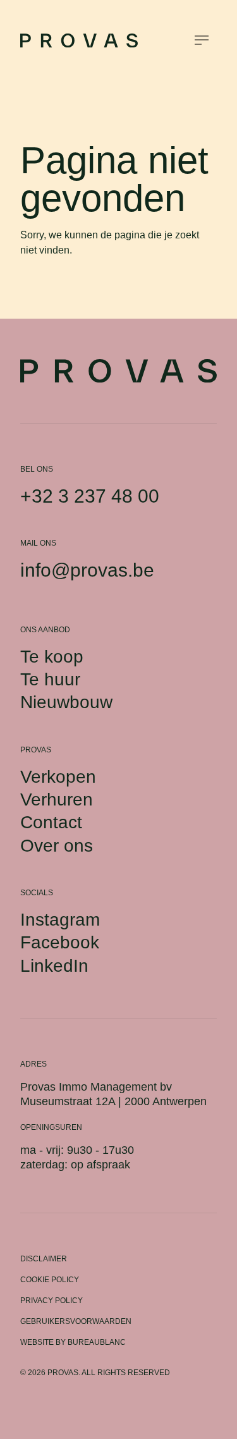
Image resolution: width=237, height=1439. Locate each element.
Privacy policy (51, 1300)
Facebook (59, 942)
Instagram (60, 919)
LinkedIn (54, 966)
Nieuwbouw (66, 702)
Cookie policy (49, 1279)
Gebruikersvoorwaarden (75, 1321)
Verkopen (58, 777)
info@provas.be (87, 570)
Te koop (51, 656)
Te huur (50, 679)
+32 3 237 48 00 (89, 496)
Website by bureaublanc (73, 1342)
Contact (51, 822)
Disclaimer (43, 1258)
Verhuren (56, 799)
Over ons (56, 845)
